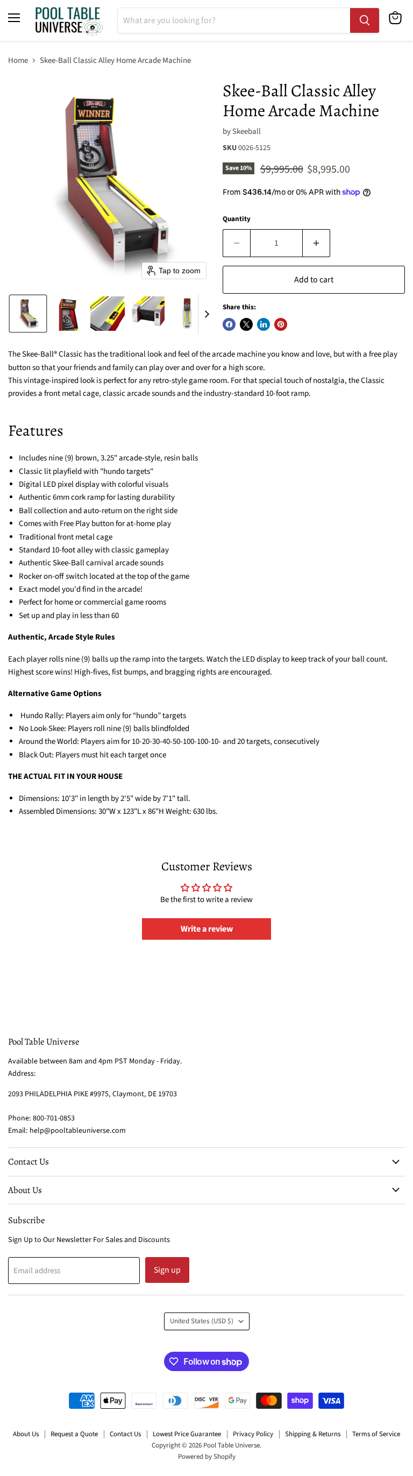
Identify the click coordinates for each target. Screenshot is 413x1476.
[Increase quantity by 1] (316, 243)
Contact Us (125, 1434)
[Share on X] (246, 324)
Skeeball (246, 131)
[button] (28, 313)
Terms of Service (376, 1434)
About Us (26, 1434)
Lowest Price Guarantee (187, 1434)
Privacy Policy (253, 1434)
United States (201, 1321)
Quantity (237, 219)
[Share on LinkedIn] (263, 324)
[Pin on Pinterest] (280, 324)
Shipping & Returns (312, 1434)
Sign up (167, 1270)
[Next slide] (206, 313)
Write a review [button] (207, 929)
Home (18, 60)
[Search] (364, 20)
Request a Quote (74, 1434)
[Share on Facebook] (229, 324)
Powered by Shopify (207, 1456)
